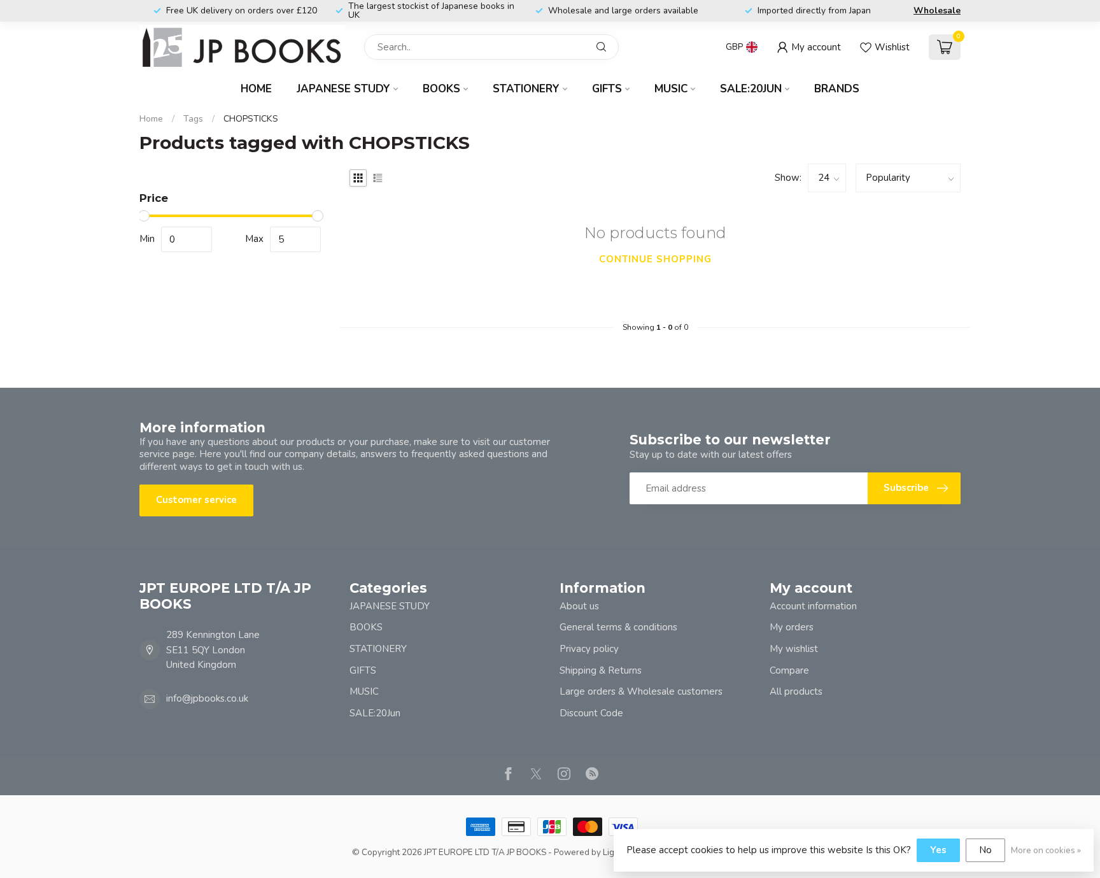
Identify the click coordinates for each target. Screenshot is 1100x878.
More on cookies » (1046, 850)
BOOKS (441, 88)
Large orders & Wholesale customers (641, 691)
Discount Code (591, 713)
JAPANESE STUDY (343, 88)
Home (256, 88)
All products (796, 691)
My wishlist (794, 648)
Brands (836, 88)
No (985, 850)
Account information (813, 606)
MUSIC (671, 88)
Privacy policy (589, 648)
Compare (789, 670)
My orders (792, 627)
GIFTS (607, 88)
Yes (938, 850)
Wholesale (937, 10)
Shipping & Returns (601, 670)
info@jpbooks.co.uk (207, 698)
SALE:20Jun (751, 88)
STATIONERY (526, 88)
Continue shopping (655, 259)
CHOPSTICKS (250, 119)
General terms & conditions (618, 627)
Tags (193, 119)
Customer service (196, 499)
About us (579, 606)
